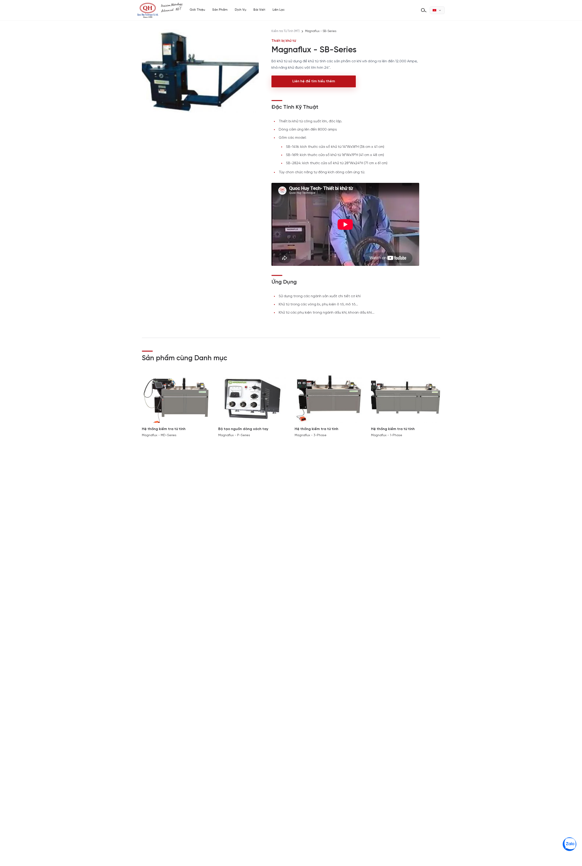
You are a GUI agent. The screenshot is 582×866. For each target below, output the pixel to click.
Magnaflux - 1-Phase (386, 435)
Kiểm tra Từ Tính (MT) (285, 31)
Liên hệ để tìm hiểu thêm (313, 81)
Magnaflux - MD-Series (159, 435)
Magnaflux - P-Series (234, 435)
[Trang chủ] (159, 10)
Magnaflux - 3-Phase (310, 435)
